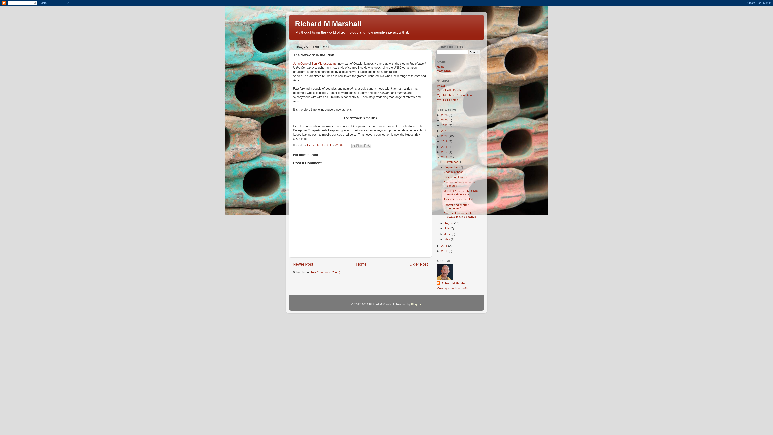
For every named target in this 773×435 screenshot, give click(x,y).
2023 (445, 120)
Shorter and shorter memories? (456, 206)
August (449, 223)
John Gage (300, 63)
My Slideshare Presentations (455, 95)
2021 (445, 130)
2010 (445, 251)
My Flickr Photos (447, 99)
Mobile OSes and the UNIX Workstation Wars (461, 193)
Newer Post (303, 264)
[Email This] (353, 146)
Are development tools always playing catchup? (461, 215)
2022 (445, 125)
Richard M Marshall (328, 24)
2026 (445, 115)
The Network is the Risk (459, 199)
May (447, 239)
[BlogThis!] (357, 146)
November (451, 161)
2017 (445, 152)
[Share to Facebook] (365, 146)
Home (361, 264)
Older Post (418, 264)
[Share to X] (361, 146)
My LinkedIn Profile (449, 90)
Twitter (441, 85)
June (448, 234)
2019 (445, 141)
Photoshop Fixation (456, 177)
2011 (444, 245)
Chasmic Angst (453, 171)
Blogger (416, 304)
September (451, 167)
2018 (445, 146)
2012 (445, 157)
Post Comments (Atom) (325, 272)
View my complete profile (453, 288)
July (447, 228)
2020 (445, 136)
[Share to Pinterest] (369, 146)
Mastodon (444, 70)
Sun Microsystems (324, 63)
